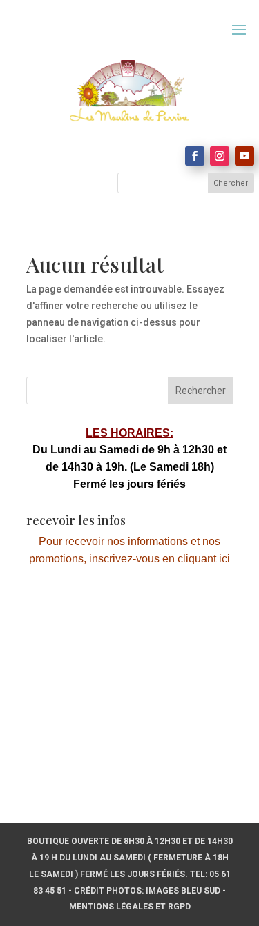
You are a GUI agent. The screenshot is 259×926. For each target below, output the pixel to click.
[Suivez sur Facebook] (194, 156)
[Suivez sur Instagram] (219, 156)
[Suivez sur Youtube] (244, 156)
